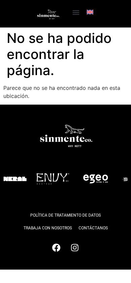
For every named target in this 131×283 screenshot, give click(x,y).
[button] (75, 12)
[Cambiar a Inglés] (90, 12)
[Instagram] (75, 247)
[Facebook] (56, 247)
